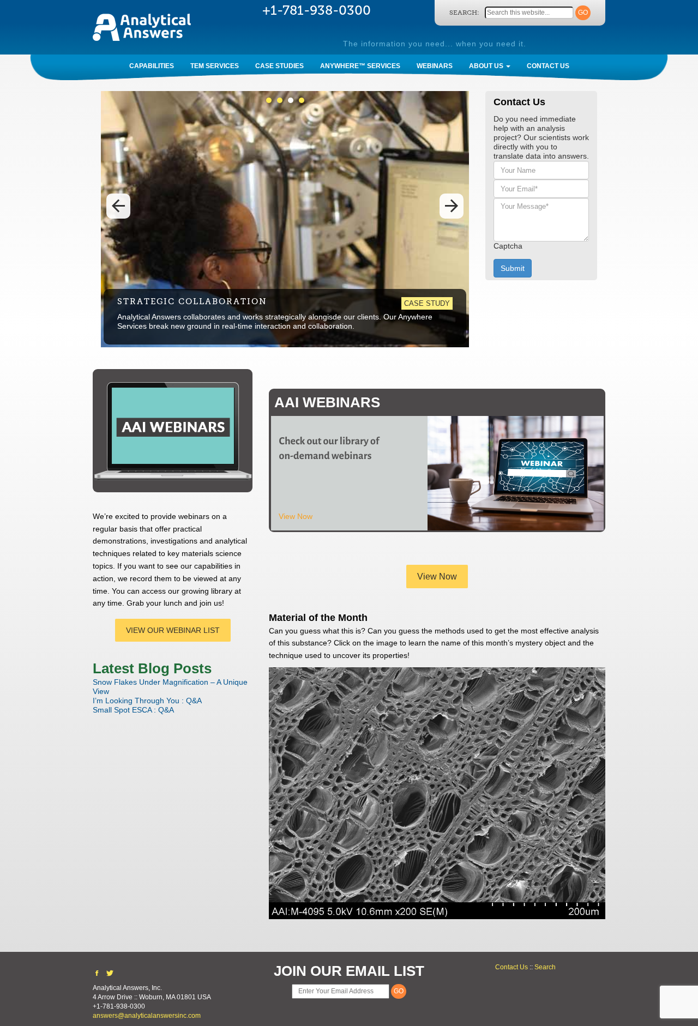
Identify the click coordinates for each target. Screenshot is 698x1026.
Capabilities (151, 66)
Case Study (427, 303)
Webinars (435, 66)
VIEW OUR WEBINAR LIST (173, 630)
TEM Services (214, 66)
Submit (513, 268)
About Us (487, 66)
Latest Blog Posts (152, 668)
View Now (295, 516)
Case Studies (279, 66)
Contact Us (548, 66)
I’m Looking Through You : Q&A (147, 700)
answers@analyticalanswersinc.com (147, 1015)
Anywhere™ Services (360, 66)
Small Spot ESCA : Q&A (133, 709)
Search (545, 967)
